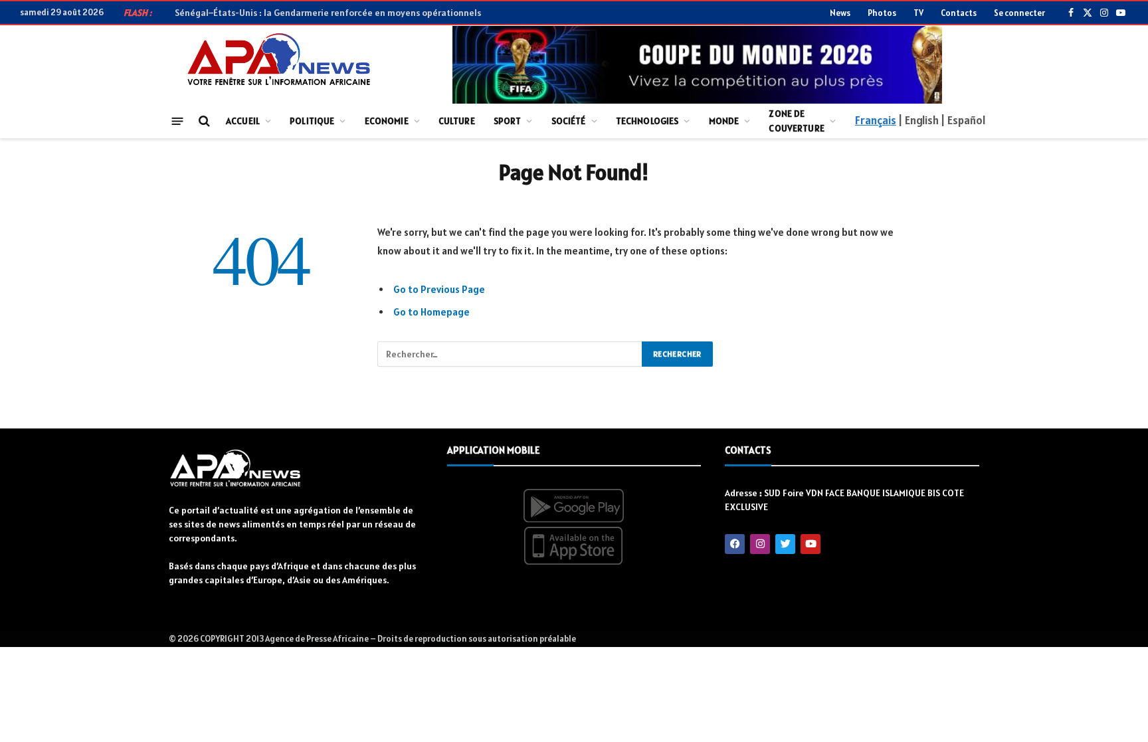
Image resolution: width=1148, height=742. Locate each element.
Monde (724, 121)
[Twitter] (785, 544)
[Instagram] (760, 544)
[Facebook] (735, 544)
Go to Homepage (431, 312)
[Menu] (177, 120)
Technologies (647, 121)
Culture (456, 121)
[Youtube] (810, 544)
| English (918, 120)
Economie (387, 121)
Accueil (243, 121)
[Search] (203, 121)
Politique (312, 121)
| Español (963, 120)
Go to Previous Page (439, 289)
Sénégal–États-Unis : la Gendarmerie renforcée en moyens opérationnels (328, 13)
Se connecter (1019, 13)
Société (568, 121)
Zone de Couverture (796, 121)
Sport (508, 121)
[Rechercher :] (510, 354)
